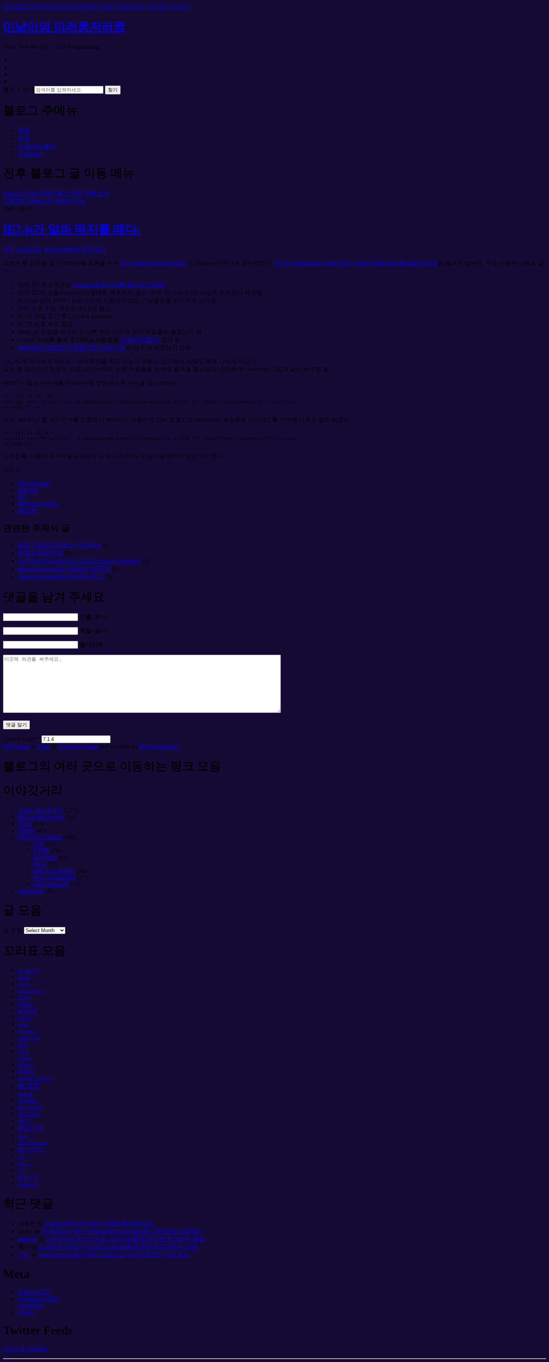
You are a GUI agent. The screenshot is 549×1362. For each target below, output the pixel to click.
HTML (41, 850)
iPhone (24, 997)
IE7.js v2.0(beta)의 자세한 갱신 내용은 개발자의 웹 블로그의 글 (356, 263)
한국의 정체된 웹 (40, 553)
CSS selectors (34, 483)
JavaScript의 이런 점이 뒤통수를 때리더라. (99, 1223)
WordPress (30, 891)
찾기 (113, 90)
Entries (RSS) (34, 1292)
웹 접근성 (30, 1127)
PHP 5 (23, 1051)
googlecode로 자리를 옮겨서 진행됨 (118, 285)
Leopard (24, 984)
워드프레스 (29, 1114)
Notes (25, 823)
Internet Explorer (38, 503)
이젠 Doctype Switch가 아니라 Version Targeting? (79, 561)
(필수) (94, 617)
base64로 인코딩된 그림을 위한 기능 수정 (71, 347)
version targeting (30, 991)
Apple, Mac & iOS (40, 810)
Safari (24, 1017)
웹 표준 (27, 511)
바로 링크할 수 (140, 339)
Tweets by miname (25, 1349)
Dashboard (27, 1184)
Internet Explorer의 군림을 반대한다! (64, 568)
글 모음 (12, 930)
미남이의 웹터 (36, 146)
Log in (26, 1312)
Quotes (26, 830)
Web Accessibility (54, 871)
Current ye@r (21, 739)
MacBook (25, 1094)
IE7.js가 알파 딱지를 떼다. (71, 229)
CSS (8, 249)
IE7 (22, 497)
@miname (30, 154)
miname (27, 1239)
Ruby (39, 864)
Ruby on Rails (30, 1107)
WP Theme (16, 746)
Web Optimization (54, 877)
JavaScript (29, 249)
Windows (25, 1058)
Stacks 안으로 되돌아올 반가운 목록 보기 (56, 193)
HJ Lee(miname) (159, 746)
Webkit (24, 977)
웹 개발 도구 (28, 971)
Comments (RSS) (38, 1299)
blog (21, 1171)
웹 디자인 (30, 1149)
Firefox (23, 1136)
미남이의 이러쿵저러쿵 (64, 26)
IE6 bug (27, 490)
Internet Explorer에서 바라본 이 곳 (61, 576)
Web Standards (62, 249)
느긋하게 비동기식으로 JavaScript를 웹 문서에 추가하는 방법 (125, 1239)
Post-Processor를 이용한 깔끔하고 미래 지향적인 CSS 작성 (114, 1254)
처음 (24, 130)
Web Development (40, 837)
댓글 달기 (93, 249)
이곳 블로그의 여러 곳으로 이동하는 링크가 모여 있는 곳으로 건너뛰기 (96, 6)
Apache (23, 1025)
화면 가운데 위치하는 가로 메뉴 (60, 545)
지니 (24, 1254)
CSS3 (24, 1120)
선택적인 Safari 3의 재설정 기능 (44, 201)
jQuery (25, 1064)
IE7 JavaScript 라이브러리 (153, 263)
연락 (24, 138)
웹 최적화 (27, 1011)
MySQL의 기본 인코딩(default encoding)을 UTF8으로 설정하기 (121, 1231)
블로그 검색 (18, 89)
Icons (43, 746)
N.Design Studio (78, 746)
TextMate (28, 1100)
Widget (25, 1004)
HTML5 (26, 1071)
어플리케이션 (29, 1038)
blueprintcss (27, 1031)
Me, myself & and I (41, 817)
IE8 (21, 1157)
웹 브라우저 (28, 1178)
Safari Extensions (33, 1142)
